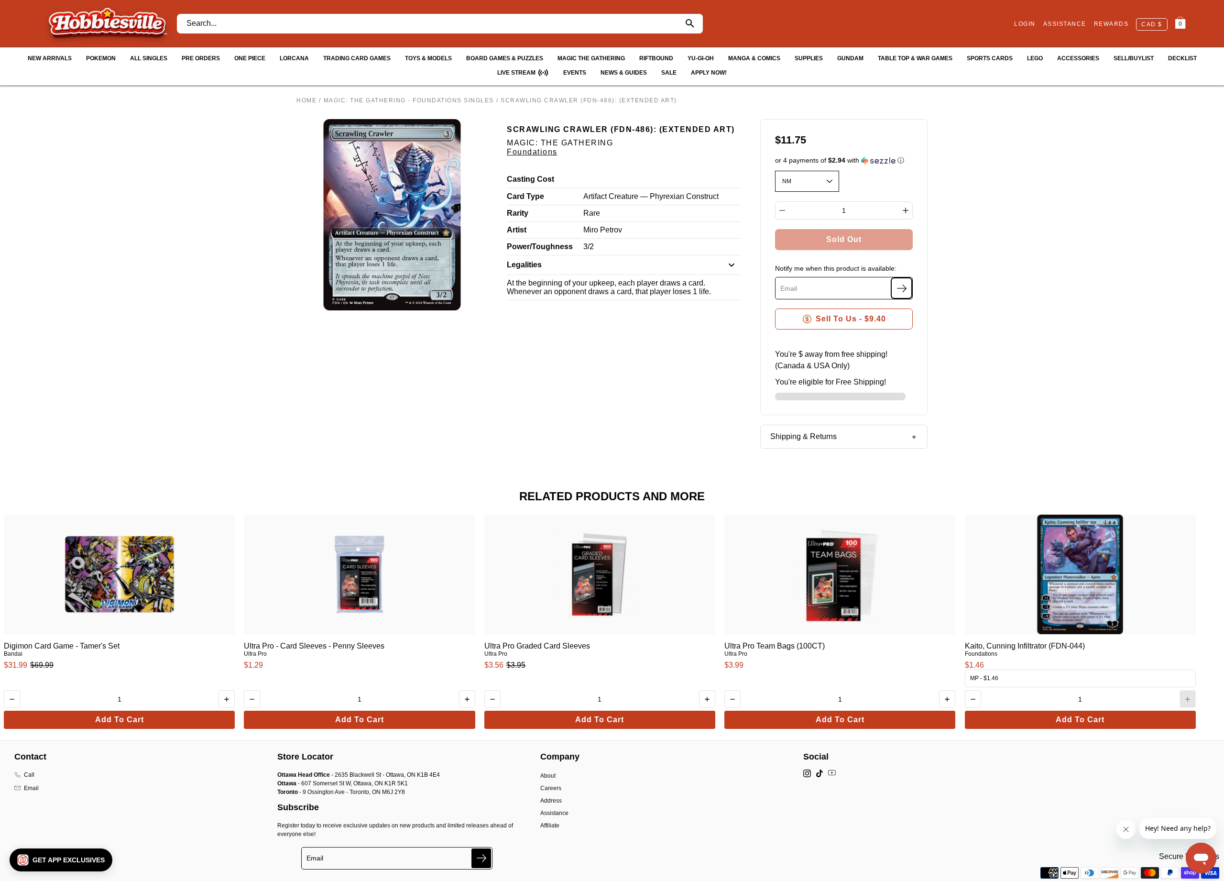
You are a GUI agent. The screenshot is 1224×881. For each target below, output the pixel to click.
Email (31, 788)
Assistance (554, 813)
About (548, 775)
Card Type (525, 196)
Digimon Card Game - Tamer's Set (62, 646)
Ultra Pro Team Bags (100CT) (774, 646)
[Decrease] (782, 210)
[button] (844, 160)
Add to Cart (119, 720)
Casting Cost (530, 179)
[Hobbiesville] (107, 23)
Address (551, 800)
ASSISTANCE (1064, 24)
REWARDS (1111, 24)
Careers (550, 788)
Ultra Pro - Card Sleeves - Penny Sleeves (314, 646)
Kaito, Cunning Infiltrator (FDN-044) (1025, 646)
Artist (516, 230)
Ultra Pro (255, 653)
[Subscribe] (901, 288)
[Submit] (481, 858)
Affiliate (549, 825)
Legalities (524, 265)
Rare (591, 213)
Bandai (13, 653)
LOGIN (1025, 24)
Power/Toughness (540, 246)
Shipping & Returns (803, 436)
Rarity (517, 213)
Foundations (532, 152)
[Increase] (905, 210)
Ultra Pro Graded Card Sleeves (537, 646)
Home (306, 100)
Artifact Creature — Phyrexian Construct (651, 196)
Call (29, 774)
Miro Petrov (602, 230)
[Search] (690, 23)
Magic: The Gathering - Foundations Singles (409, 100)
